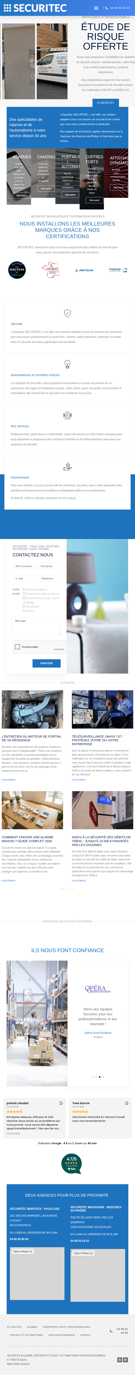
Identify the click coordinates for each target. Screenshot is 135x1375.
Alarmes (32, 1327)
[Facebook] (119, 1359)
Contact (85, 1335)
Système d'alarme (36, 589)
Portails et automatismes (26, 1335)
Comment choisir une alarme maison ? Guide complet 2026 (27, 839)
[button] (96, 8)
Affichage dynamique (62, 1335)
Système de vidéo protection (43, 593)
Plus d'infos (8, 780)
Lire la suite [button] (13, 1133)
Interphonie (32, 606)
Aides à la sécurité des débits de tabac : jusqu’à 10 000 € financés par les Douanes (101, 841)
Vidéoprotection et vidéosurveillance (66, 1327)
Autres (30, 610)
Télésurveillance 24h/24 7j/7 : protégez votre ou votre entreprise (98, 740)
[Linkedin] (125, 1359)
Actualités (14, 1327)
